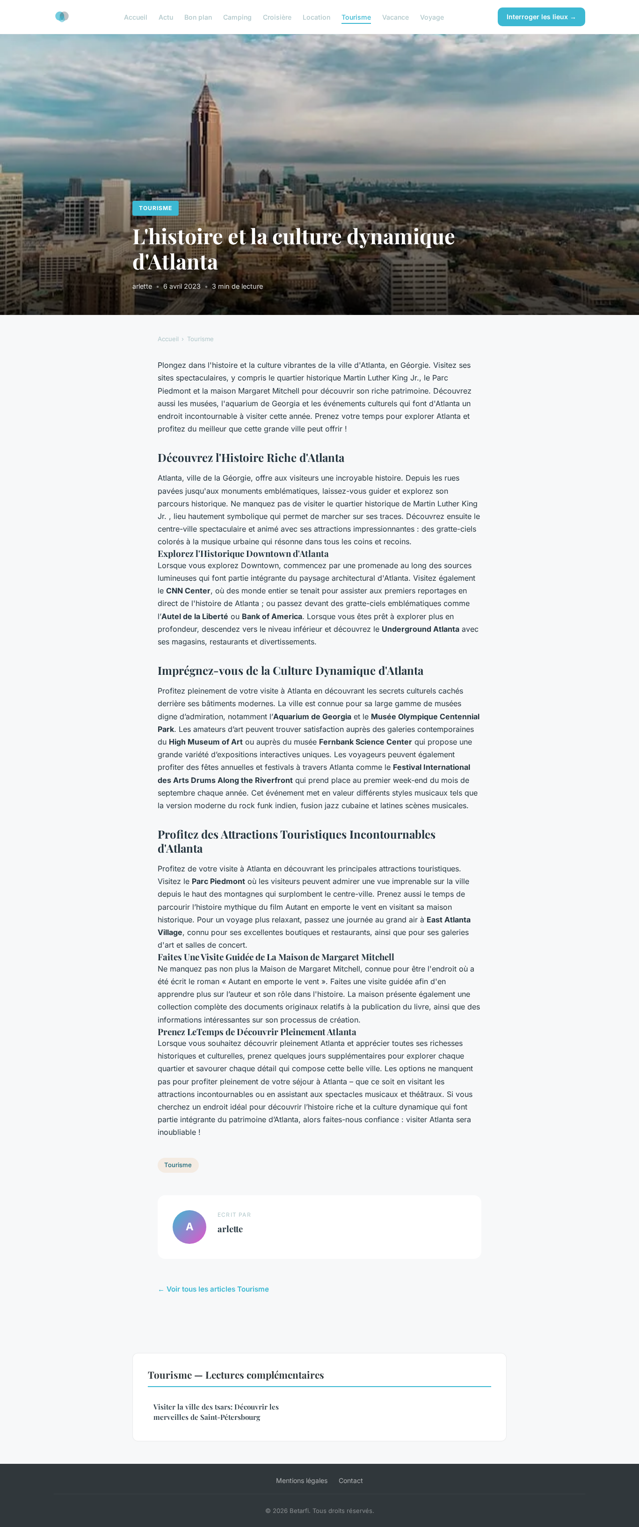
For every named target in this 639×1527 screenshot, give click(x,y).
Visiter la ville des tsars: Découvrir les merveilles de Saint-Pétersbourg (216, 1411)
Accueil (135, 17)
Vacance (395, 17)
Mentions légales (301, 1480)
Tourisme (356, 17)
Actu (166, 17)
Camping (237, 17)
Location (316, 17)
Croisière (277, 17)
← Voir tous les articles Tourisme (213, 1289)
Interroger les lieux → (541, 17)
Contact (351, 1480)
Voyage (432, 17)
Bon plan (198, 17)
